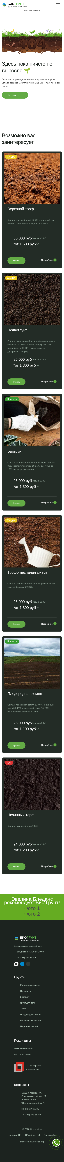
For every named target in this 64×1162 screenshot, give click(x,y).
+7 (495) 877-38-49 (26, 957)
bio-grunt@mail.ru (30, 1109)
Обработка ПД (32, 1135)
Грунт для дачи (28, 1002)
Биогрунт (15, 451)
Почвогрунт (17, 330)
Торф (23, 1008)
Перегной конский (29, 1026)
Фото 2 (32, 914)
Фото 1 (32, 908)
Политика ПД (14, 1135)
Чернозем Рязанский (30, 1020)
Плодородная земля (24, 694)
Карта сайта (50, 1135)
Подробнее (47, 260)
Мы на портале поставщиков (33, 1067)
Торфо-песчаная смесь (27, 572)
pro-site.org (38, 1141)
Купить (16, 260)
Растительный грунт (30, 985)
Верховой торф (20, 209)
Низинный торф (20, 815)
